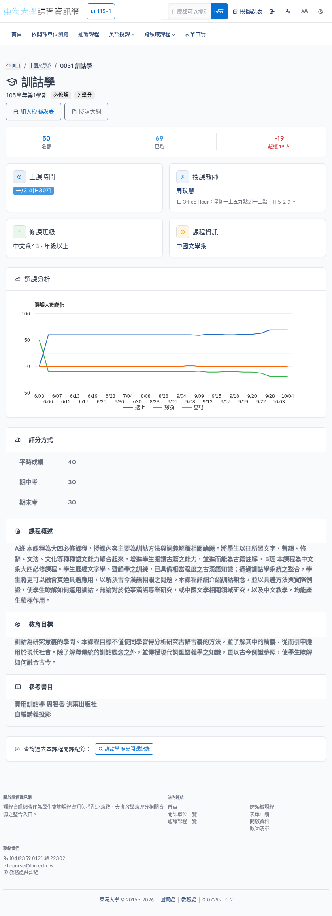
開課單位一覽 (182, 814)
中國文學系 (40, 66)
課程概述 (41, 531)
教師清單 (259, 829)
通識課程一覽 (182, 821)
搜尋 (219, 11)
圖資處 (167, 900)
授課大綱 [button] (90, 111)
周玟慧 (185, 191)
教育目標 (41, 624)
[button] (121, 34)
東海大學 (109, 900)
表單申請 (259, 814)
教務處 (188, 900)
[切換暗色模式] (321, 11)
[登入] (272, 11)
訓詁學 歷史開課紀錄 (127, 749)
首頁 (16, 66)
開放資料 (259, 821)
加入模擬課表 (37, 111)
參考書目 (41, 687)
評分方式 (41, 440)
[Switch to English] (288, 11)
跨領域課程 (262, 807)
